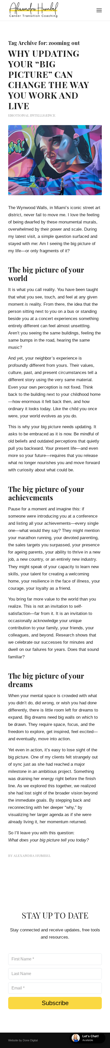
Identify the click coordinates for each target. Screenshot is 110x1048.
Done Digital (30, 1040)
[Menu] (99, 10)
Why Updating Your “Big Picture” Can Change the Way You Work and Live (48, 79)
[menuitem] (99, 10)
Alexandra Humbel (32, 855)
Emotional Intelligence (31, 115)
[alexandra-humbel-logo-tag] (45, 10)
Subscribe (55, 1002)
